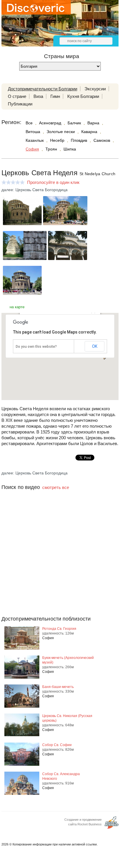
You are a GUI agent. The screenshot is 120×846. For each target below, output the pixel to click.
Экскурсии (95, 88)
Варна (93, 123)
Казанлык (35, 140)
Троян (51, 149)
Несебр (57, 140)
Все (29, 123)
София (32, 149)
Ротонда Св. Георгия (59, 629)
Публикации (20, 103)
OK (94, 346)
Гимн (55, 96)
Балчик (74, 123)
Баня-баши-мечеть (58, 687)
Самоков (101, 140)
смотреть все (55, 487)
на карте (17, 307)
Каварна (89, 131)
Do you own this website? (36, 347)
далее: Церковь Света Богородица (34, 189)
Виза (38, 96)
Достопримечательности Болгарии (42, 88)
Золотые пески (61, 131)
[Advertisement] (60, 564)
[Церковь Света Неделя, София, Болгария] (22, 223)
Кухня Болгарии (83, 96)
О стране (17, 96)
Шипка (69, 149)
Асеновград (50, 123)
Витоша (33, 131)
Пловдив (79, 140)
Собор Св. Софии (57, 745)
